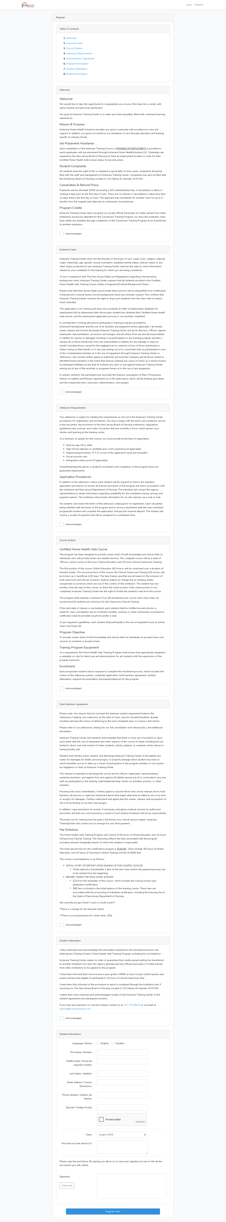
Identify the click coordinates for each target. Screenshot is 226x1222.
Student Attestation (76, 68)
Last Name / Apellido (81, 1073)
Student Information (77, 74)
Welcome (71, 38)
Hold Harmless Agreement (80, 58)
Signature (66, 1181)
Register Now (113, 1211)
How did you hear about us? (77, 1143)
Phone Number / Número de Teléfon (77, 1096)
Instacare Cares (74, 43)
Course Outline (74, 48)
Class (89, 1134)
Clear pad (67, 1185)
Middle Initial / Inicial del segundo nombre (79, 1062)
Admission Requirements (79, 53)
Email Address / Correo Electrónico (79, 1084)
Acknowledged (73, 233)
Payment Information (77, 63)
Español (120, 1043)
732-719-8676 (132, 1005)
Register (199, 4)
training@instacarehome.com (75, 1008)
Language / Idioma (82, 1043)
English (105, 1043)
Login (189, 4)
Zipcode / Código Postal (79, 1107)
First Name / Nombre (81, 1052)
